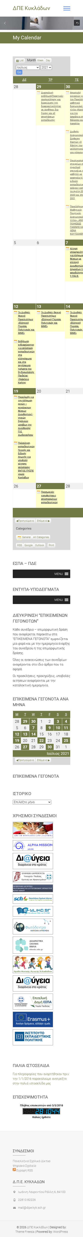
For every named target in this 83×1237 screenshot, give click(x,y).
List (22, 61)
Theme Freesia (24, 1231)
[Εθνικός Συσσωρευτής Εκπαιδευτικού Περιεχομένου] (33, 921)
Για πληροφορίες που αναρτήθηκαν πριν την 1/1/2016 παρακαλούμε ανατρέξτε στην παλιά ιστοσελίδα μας (41, 1078)
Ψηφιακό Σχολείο (24, 1165)
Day (48, 60)
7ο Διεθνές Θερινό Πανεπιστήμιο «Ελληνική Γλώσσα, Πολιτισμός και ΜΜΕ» (26, 322)
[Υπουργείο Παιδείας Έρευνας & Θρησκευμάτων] (33, 874)
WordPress (60, 1231)
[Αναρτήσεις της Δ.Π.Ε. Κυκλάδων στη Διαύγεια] (33, 855)
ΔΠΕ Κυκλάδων (31, 8)
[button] (5, 23)
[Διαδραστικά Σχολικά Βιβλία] (33, 939)
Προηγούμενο (26, 520)
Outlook (39, 546)
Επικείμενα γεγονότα (36, 776)
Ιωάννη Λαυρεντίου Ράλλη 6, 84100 (42, 1192)
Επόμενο (42, 520)
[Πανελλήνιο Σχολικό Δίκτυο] (33, 896)
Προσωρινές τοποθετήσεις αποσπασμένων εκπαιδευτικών (49, 497)
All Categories (41, 537)
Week (40, 60)
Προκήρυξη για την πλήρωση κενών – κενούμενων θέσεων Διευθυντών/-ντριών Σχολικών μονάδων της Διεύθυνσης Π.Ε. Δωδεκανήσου (26, 416)
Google (28, 546)
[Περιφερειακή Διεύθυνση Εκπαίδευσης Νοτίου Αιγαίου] (33, 887)
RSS (19, 545)
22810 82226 (27, 1199)
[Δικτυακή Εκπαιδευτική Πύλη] (33, 908)
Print (52, 546)
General (26, 537)
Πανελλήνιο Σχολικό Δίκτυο (31, 1161)
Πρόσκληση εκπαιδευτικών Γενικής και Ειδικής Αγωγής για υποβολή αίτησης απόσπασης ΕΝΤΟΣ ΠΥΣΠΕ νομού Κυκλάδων (26, 460)
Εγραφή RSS (24, 1170)
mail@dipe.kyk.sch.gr (32, 1207)
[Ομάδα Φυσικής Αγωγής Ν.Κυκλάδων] (33, 958)
